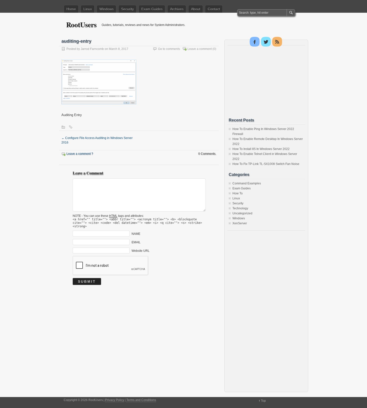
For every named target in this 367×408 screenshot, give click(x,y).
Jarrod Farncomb (92, 49)
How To (237, 193)
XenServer (239, 223)
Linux (87, 9)
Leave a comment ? (79, 153)
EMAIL (136, 242)
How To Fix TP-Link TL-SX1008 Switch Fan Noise (265, 164)
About (195, 9)
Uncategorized (242, 213)
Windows (106, 9)
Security (127, 9)
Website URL (141, 250)
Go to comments (169, 49)
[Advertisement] (266, 81)
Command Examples (246, 183)
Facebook (255, 42)
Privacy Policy (114, 400)
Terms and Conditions (141, 400)
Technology (240, 208)
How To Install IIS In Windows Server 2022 (261, 149)
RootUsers (81, 24)
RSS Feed (277, 42)
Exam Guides (152, 9)
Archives (177, 9)
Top (263, 401)
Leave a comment (199, 49)
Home (71, 9)
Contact (214, 9)
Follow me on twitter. (266, 42)
